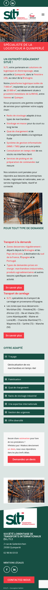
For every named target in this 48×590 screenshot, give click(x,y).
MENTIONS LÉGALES (14, 562)
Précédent (10, 490)
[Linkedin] (12, 3)
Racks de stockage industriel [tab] (22, 395)
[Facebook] (6, 3)
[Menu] (43, 14)
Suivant (38, 490)
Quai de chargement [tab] (18, 387)
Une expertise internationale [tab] (22, 404)
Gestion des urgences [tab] (19, 412)
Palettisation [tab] (14, 379)
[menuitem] (43, 14)
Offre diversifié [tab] (15, 420)
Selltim (20, 588)
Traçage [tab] (12, 356)
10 (34, 500)
